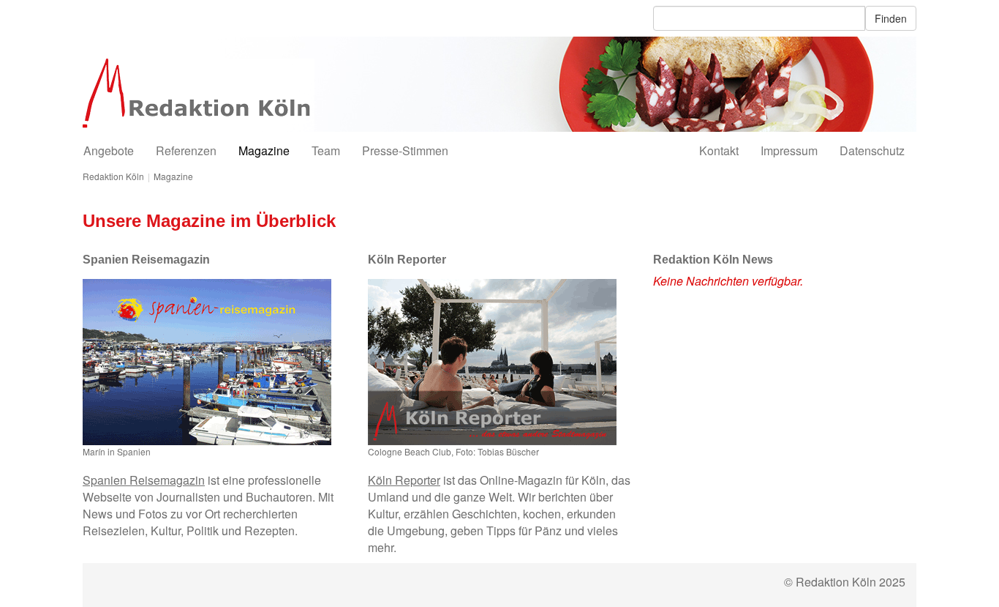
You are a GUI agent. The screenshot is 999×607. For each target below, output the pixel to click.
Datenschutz (872, 150)
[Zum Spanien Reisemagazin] (207, 362)
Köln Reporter (404, 480)
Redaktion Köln (113, 176)
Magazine (264, 150)
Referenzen (186, 150)
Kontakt (719, 150)
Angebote (108, 150)
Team (326, 150)
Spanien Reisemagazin (144, 480)
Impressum (789, 150)
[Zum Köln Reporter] (492, 362)
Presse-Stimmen (405, 150)
